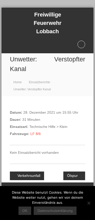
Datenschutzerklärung (55, 211)
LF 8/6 (35, 134)
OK (24, 211)
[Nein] (88, 203)
